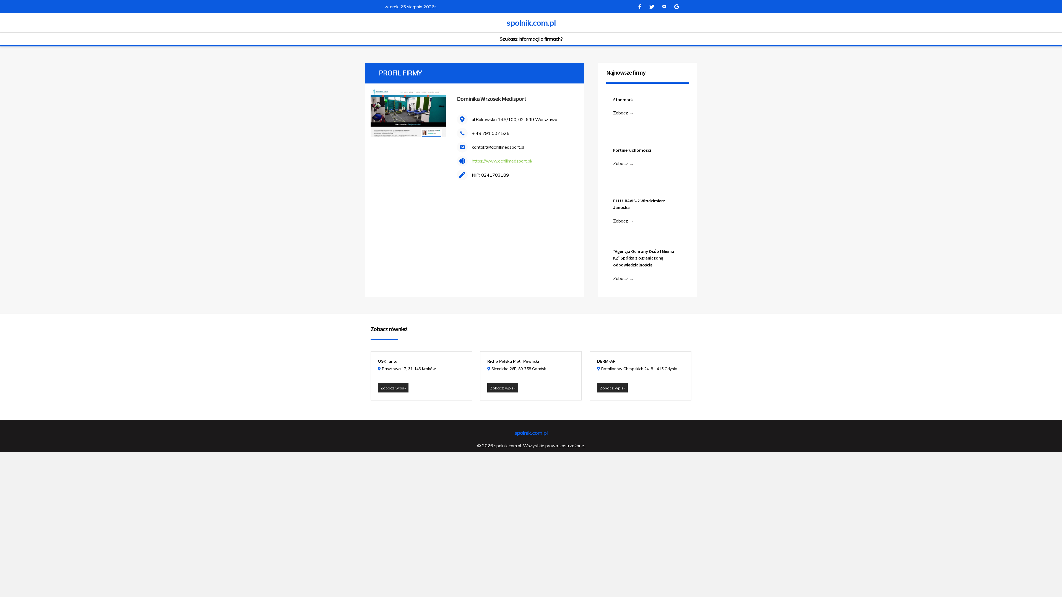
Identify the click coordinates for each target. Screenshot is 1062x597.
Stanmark (623, 99)
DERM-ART (607, 361)
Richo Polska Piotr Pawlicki (513, 361)
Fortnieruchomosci (632, 150)
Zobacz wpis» (393, 388)
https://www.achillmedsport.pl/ (502, 161)
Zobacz (623, 113)
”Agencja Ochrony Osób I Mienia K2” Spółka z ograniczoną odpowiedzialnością (643, 258)
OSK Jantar (388, 361)
